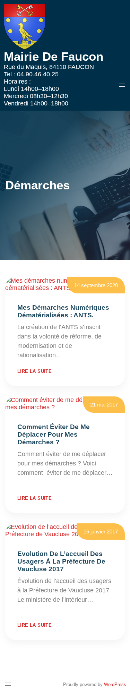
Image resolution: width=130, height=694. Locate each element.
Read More (79, 355)
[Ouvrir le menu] (122, 85)
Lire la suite (34, 371)
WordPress (115, 684)
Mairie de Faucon (53, 56)
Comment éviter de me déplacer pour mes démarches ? (53, 434)
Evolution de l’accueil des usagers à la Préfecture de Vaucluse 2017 (61, 561)
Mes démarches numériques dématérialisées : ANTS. (63, 311)
